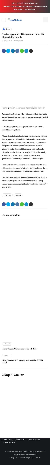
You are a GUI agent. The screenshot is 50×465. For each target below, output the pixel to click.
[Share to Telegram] (26, 51)
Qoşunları (7, 195)
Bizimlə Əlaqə (7, 439)
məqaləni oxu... (30, 9)
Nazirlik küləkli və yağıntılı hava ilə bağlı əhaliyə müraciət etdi (36, 327)
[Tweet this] (8, 51)
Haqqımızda (20, 439)
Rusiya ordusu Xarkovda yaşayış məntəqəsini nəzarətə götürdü (22, 423)
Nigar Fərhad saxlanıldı (36, 296)
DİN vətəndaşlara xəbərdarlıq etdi (34, 269)
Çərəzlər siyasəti (34, 439)
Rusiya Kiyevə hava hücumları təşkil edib (24, 387)
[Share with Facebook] (4, 51)
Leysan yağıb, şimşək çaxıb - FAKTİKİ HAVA (13, 269)
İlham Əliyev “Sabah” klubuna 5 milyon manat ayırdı (36, 240)
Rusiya (18, 195)
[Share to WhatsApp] (22, 51)
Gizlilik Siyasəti (9, 442)
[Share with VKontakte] (17, 51)
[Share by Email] (31, 51)
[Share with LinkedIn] (13, 51)
